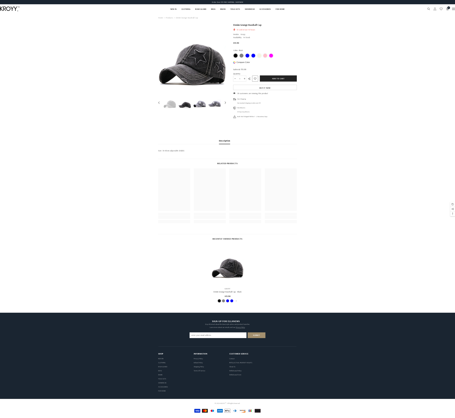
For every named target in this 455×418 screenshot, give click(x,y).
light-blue (232, 301)
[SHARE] (250, 79)
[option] (192, 57)
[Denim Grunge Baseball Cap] (227, 264)
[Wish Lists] (441, 8)
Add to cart (278, 78)
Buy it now (265, 88)
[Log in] (435, 8)
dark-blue (227, 301)
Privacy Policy (240, 327)
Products (169, 17)
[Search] (428, 8)
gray (223, 301)
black (219, 301)
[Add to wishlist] (255, 79)
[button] (159, 102)
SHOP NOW (239, 2)
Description (224, 140)
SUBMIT (256, 335)
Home (160, 17)
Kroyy (243, 34)
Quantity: (237, 73)
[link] (174, 217)
